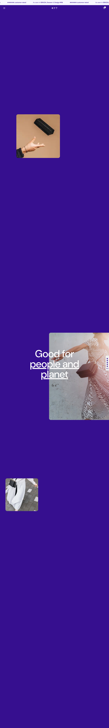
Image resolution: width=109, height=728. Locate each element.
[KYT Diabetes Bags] (54, 8)
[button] (107, 363)
